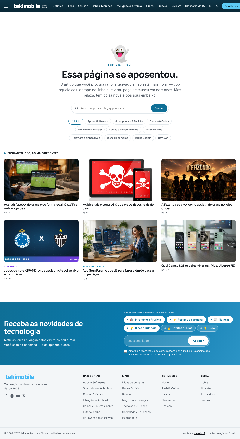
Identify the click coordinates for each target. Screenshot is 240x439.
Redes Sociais (143, 137)
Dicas (70, 6)
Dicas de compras (117, 137)
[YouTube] (18, 396)
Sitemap (167, 405)
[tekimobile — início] (30, 6)
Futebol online (154, 129)
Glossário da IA (195, 6)
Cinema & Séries (159, 121)
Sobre (204, 382)
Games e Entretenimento (123, 129)
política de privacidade (169, 354)
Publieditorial (130, 417)
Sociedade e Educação (136, 411)
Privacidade (208, 394)
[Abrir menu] (6, 6)
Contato (206, 388)
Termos (205, 400)
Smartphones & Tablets (128, 121)
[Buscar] (210, 6)
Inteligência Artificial (129, 6)
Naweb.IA (199, 433)
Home (165, 382)
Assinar (198, 340)
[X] (24, 396)
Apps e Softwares (98, 121)
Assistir (83, 6)
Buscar (159, 108)
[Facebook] (6, 396)
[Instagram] (12, 396)
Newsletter (168, 400)
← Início (75, 121)
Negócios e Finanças (135, 400)
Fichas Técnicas (102, 6)
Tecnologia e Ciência (135, 405)
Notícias (57, 6)
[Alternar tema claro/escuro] (216, 6)
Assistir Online (170, 388)
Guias (150, 6)
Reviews (176, 6)
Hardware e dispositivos (86, 137)
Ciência (162, 6)
